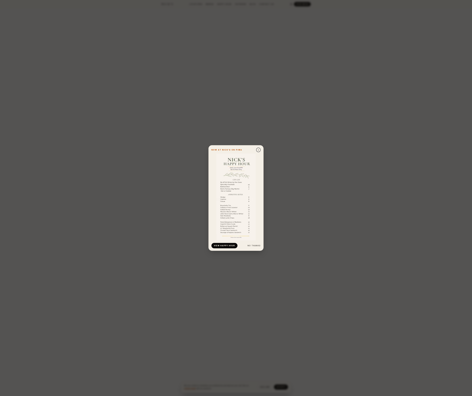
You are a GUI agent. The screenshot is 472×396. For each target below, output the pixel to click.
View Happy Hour (224, 246)
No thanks (254, 246)
